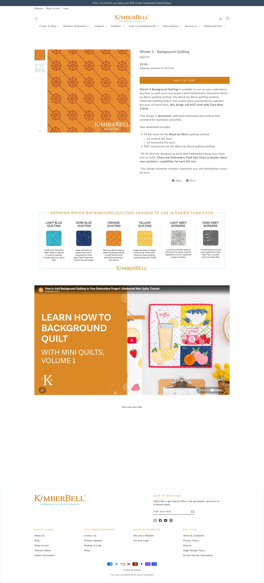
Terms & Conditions (193, 535)
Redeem (38, 8)
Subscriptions (171, 25)
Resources (191, 25)
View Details (57, 458)
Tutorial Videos (42, 550)
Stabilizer (116, 25)
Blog (36, 540)
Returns (187, 545)
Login (66, 8)
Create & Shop (48, 25)
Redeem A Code (92, 545)
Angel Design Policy (194, 550)
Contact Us (90, 535)
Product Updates (93, 540)
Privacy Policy (191, 540)
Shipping (144, 68)
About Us (39, 535)
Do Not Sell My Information (198, 555)
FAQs (87, 550)
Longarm (99, 25)
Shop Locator (53, 8)
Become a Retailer (144, 535)
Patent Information (44, 555)
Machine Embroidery (75, 25)
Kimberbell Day (213, 25)
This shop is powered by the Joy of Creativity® (132, 575)
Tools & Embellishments (143, 25)
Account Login (141, 540)
